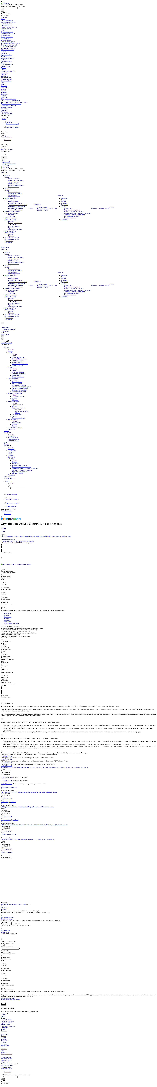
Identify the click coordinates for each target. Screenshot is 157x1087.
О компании (4, 1034)
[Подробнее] (1, 915)
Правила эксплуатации (11, 623)
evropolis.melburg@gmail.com (9, 820)
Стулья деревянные (28, 541)
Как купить (11, 436)
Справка (14, 462)
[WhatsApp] (14, 519)
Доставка (7, 620)
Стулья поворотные (7, 541)
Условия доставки (6, 1058)
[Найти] (2, 10)
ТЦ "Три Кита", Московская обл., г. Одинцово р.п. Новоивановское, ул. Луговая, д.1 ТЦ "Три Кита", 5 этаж (34, 825)
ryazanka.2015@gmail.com (9, 787)
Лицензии (4, 1039)
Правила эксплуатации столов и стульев (13, 904)
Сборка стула (5, 932)
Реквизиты (4, 1044)
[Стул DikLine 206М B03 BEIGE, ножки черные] (16, 564)
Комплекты (67, 536)
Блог (2, 1050)
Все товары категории (8, 998)
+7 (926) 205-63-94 (6, 784)
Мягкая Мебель (16, 422)
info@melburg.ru (7, 137)
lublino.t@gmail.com (7, 852)
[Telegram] (20, 519)
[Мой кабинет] (1, 325)
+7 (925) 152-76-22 (6, 766)
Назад (11, 349)
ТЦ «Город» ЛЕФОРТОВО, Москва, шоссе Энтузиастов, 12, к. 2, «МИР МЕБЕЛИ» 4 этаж (29, 792)
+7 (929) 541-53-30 (6, 780)
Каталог (10, 351)
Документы (4, 1041)
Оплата (6, 618)
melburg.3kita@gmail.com (8, 834)
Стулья (14, 370)
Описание (7, 613)
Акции (3, 1029)
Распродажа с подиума (57, 536)
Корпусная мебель (17, 404)
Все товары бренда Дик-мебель (10, 999)
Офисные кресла (17, 382)
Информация (5, 1045)
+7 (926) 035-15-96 (6, 759)
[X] (9, 519)
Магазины (7, 621)
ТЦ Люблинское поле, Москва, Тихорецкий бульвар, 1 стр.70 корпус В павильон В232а (28, 839)
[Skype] (17, 519)
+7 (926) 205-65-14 (6, 777)
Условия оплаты (6, 1057)
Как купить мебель (6, 1054)
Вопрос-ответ (5, 1062)
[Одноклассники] (4, 519)
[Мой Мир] (7, 519)
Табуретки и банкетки (18, 396)
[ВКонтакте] (2, 519)
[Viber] (12, 519)
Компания (11, 449)
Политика (4, 1052)
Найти (3, 1078)
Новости (3, 1036)
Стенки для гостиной (22, 411)
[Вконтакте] (5, 154)
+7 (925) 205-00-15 (7, 113)
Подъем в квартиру (7, 919)
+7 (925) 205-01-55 (6, 762)
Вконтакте (7, 140)
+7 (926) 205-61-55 (6, 756)
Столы (14, 355)
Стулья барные (17, 541)
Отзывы (6, 615)
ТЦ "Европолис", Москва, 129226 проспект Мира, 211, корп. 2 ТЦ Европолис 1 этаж (27, 807)
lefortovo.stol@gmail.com (8, 802)
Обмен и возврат (6, 1060)
